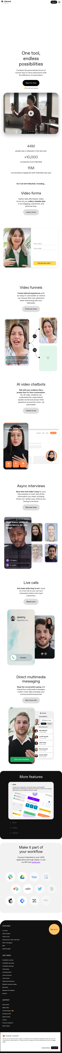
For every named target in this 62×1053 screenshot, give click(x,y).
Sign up (54, 2)
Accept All (54, 1047)
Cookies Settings (46, 1047)
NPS (43, 787)
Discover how (31, 507)
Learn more (31, 212)
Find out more (31, 309)
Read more (31, 601)
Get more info (31, 700)
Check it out (31, 410)
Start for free (31, 83)
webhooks (36, 862)
